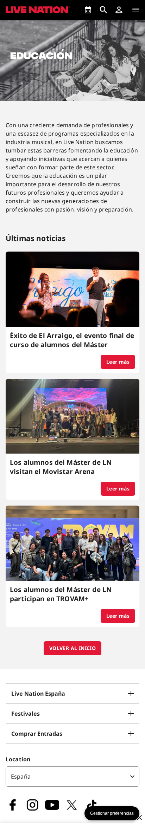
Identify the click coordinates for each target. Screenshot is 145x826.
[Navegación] (136, 10)
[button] (119, 10)
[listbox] (72, 776)
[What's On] (88, 10)
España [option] (21, 776)
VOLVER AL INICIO (72, 648)
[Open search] (103, 10)
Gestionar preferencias (112, 813)
